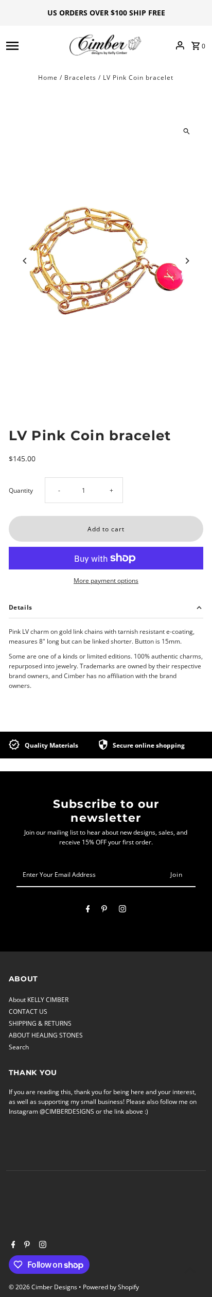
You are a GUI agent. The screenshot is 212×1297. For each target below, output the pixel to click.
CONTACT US (28, 1011)
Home (48, 77)
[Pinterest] (104, 910)
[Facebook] (88, 910)
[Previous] (25, 260)
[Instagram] (122, 910)
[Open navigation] (34, 45)
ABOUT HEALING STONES (46, 1035)
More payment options (106, 580)
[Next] (186, 260)
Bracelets (80, 77)
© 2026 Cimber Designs (44, 1287)
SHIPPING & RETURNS (40, 1023)
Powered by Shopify (111, 1287)
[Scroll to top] (190, 1270)
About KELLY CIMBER (38, 999)
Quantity (21, 490)
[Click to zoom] (186, 131)
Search (19, 1047)
